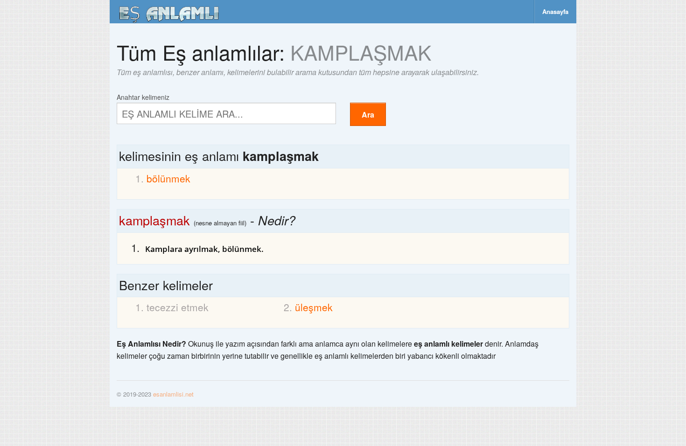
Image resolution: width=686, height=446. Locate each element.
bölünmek (168, 178)
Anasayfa (555, 11)
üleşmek (314, 307)
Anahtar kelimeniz (143, 96)
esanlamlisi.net (173, 394)
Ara (368, 114)
